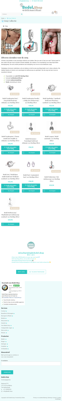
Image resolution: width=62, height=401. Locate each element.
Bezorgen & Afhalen (6, 316)
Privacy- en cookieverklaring (40, 397)
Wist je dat (4, 330)
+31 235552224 (7, 389)
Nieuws (3, 332)
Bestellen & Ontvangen (7, 313)
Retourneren (4, 320)
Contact (3, 311)
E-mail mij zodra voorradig (10, 110)
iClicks (23, 397)
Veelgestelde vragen (6, 328)
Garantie (3, 323)
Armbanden (4, 348)
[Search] (21, 14)
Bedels (3, 339)
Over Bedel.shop (5, 325)
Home (2, 18)
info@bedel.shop (7, 391)
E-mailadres (4, 360)
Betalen (3, 318)
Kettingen (4, 344)
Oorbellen (4, 346)
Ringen (3, 341)
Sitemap (50, 397)
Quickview (16, 94)
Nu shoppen (11, 114)
